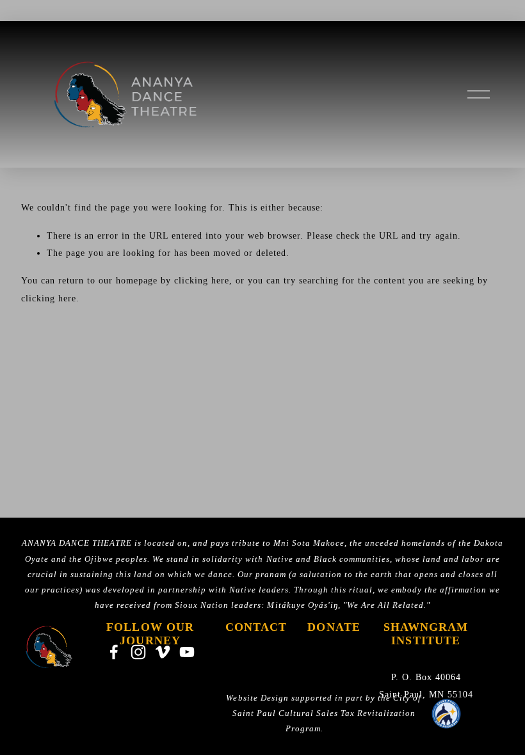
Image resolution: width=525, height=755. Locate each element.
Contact (256, 627)
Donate (333, 627)
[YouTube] (187, 652)
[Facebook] (114, 652)
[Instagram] (138, 652)
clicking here (201, 280)
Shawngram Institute (426, 634)
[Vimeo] (162, 652)
